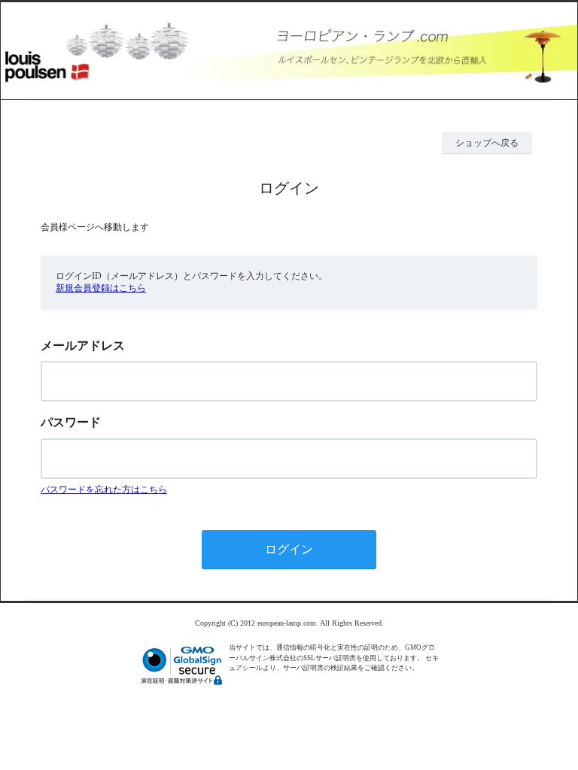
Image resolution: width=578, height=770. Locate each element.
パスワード (71, 422)
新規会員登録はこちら (101, 288)
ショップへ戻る (487, 143)
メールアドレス (83, 345)
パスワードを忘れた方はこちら (104, 489)
